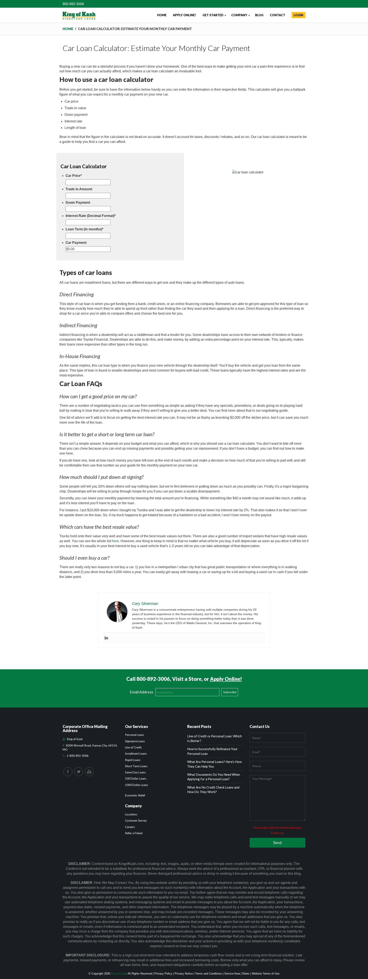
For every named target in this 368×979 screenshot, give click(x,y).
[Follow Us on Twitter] (78, 771)
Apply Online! (226, 679)
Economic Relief (135, 795)
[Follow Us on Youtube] (89, 771)
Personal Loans (134, 734)
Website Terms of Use (265, 973)
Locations (131, 814)
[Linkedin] (106, 638)
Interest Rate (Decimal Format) (91, 216)
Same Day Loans (135, 772)
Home (68, 29)
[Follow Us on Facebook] (67, 771)
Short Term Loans (136, 766)
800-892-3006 (73, 4)
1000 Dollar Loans (136, 785)
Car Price (74, 175)
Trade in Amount (79, 189)
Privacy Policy (163, 973)
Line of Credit (133, 747)
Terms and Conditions (208, 973)
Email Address (141, 692)
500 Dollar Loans (135, 778)
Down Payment (78, 202)
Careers (130, 827)
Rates (246, 973)
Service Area (232, 973)
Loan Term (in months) (84, 229)
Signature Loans (135, 741)
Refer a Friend (133, 833)
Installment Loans (136, 753)
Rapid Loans (132, 760)
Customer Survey (136, 820)
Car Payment (76, 242)
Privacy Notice (184, 973)
